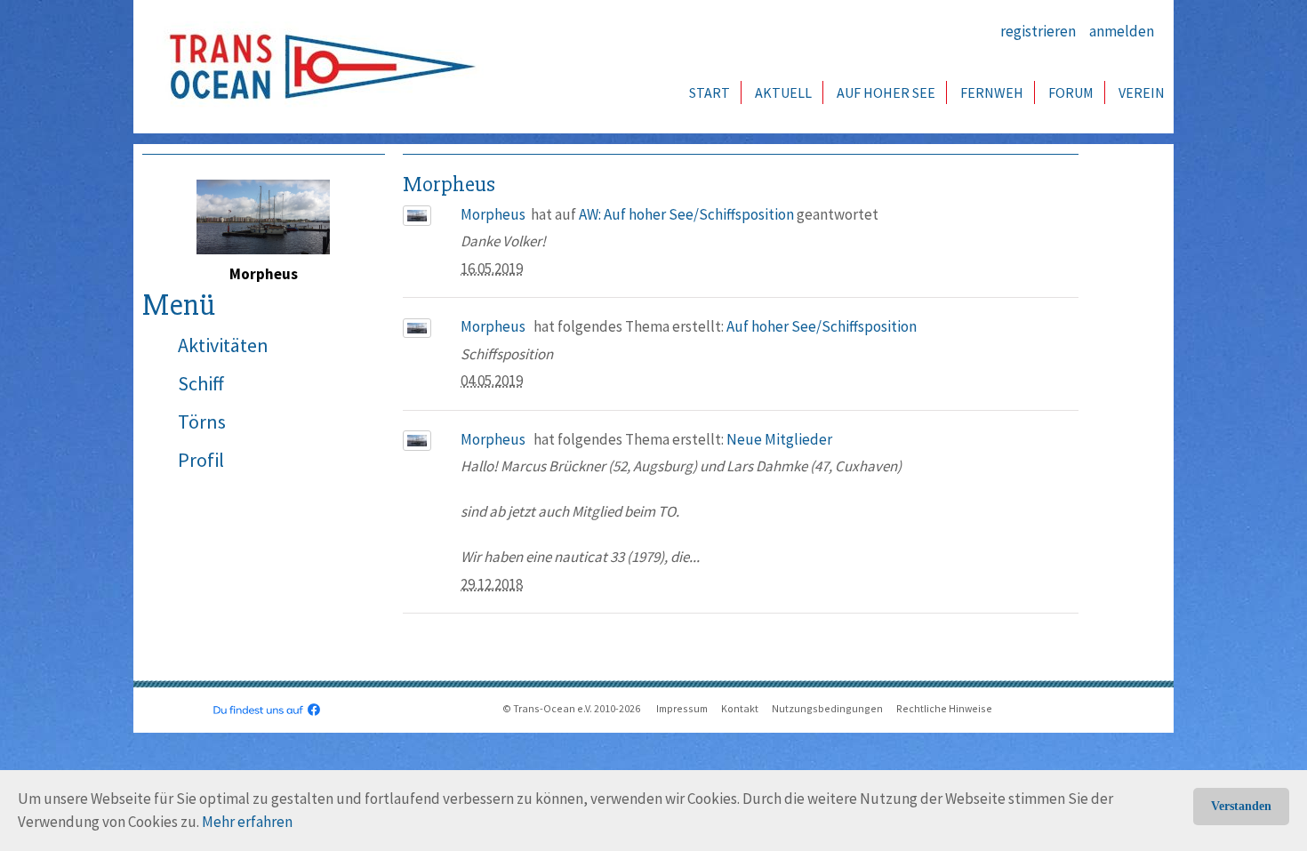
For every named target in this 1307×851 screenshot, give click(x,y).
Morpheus (493, 214)
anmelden (1121, 31)
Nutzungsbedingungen (827, 708)
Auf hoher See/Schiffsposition (821, 326)
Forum (1071, 92)
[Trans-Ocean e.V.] (316, 66)
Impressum (682, 708)
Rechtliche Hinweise (944, 708)
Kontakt (739, 708)
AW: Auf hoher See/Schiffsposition (686, 214)
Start (709, 92)
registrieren (1038, 31)
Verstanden (1241, 806)
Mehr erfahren (247, 821)
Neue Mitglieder (779, 439)
